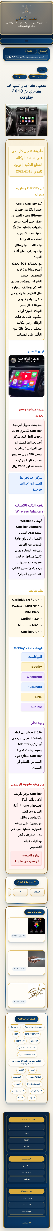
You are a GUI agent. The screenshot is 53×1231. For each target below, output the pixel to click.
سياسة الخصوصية (26, 1166)
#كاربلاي (17, 1077)
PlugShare (34, 686)
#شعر (32, 1070)
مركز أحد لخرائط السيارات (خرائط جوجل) (31, 483)
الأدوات (26, 1126)
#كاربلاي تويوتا (33, 1084)
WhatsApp (34, 676)
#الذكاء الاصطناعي (27, 1047)
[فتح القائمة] (26, 41)
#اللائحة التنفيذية (27, 1054)
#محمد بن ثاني (18, 1090)
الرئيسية (43, 51)
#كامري (17, 1084)
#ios (16, 1034)
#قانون (21, 1070)
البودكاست (35, 656)
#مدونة (32, 1097)
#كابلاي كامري (34, 1077)
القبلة (26, 1140)
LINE (38, 696)
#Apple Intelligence (33, 1027)
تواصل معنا (26, 1211)
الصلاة (26, 1146)
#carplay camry (32, 1034)
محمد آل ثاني (26, 18)
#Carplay (14, 1027)
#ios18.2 (20, 1041)
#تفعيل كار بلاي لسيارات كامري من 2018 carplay (26, 1062)
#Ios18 (34, 1041)
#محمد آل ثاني (36, 1090)
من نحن (26, 1179)
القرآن (26, 1133)
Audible (36, 707)
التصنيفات (26, 1205)
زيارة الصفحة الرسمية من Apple (26, 858)
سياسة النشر (26, 1172)
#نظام (20, 1097)
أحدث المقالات (26, 1198)
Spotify (36, 666)
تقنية (29, 51)
